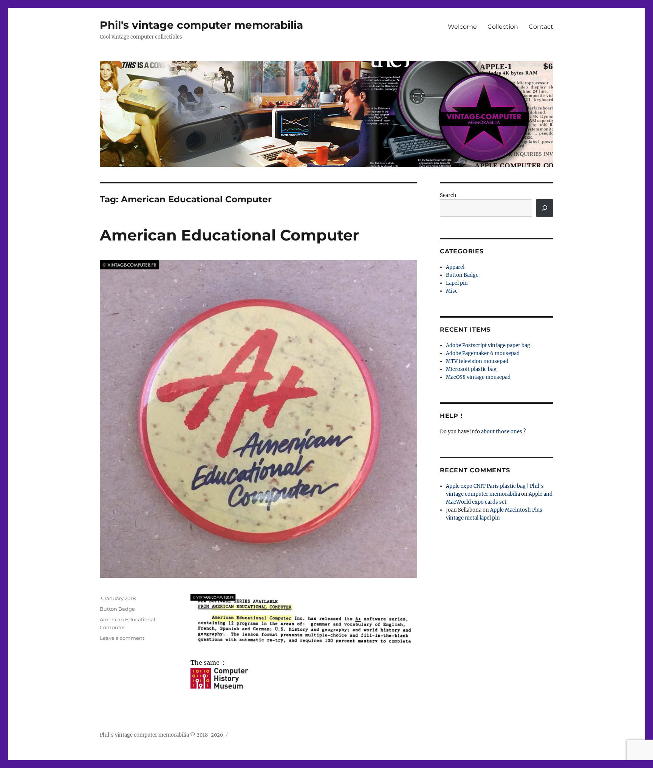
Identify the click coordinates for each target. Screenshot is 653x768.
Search (448, 195)
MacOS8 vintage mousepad (478, 377)
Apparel (455, 267)
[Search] (544, 208)
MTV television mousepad (477, 361)
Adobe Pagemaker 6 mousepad (483, 353)
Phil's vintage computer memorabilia (201, 25)
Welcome (462, 26)
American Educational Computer (229, 235)
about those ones (501, 431)
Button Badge (117, 609)
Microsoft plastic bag (471, 369)
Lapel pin (457, 283)
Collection (502, 26)
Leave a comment (122, 638)
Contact (541, 26)
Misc (452, 291)
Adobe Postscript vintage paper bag (488, 345)
